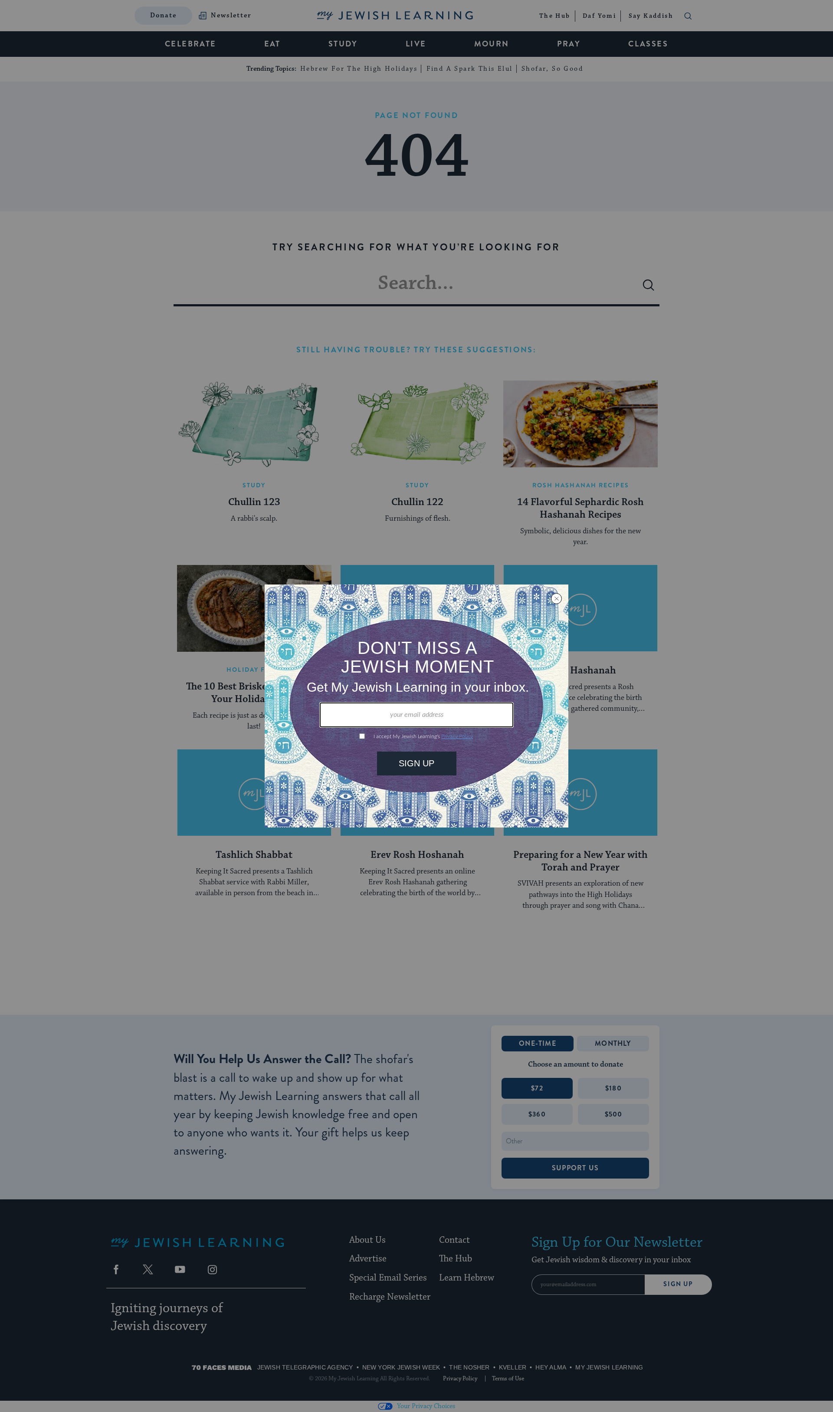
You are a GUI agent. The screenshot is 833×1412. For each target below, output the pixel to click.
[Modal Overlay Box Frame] (416, 706)
